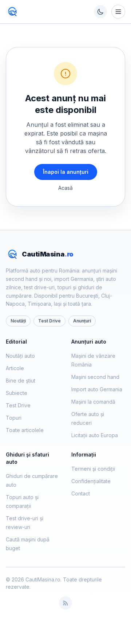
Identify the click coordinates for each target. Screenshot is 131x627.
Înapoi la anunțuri (65, 172)
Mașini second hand (95, 377)
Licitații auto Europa (94, 435)
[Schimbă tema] (100, 11)
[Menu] (118, 12)
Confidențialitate (91, 481)
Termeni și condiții (93, 469)
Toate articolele (25, 430)
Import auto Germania (96, 389)
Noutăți (18, 321)
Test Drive (49, 321)
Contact (80, 493)
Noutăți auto (20, 356)
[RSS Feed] (65, 603)
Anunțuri (82, 321)
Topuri (13, 418)
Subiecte (16, 393)
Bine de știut (20, 380)
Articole (15, 368)
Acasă (65, 188)
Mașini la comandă (93, 402)
